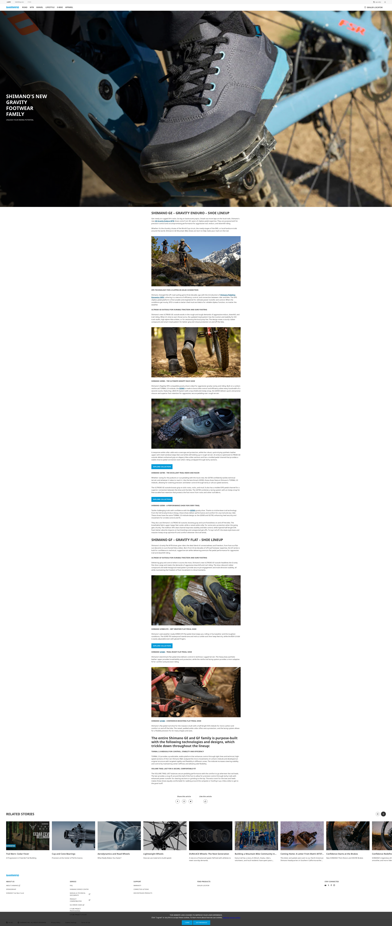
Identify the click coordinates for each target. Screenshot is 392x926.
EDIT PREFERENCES (201, 922)
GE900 (182, 388)
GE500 (192, 510)
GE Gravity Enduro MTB (164, 221)
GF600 (162, 652)
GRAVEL (39, 7)
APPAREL (69, 7)
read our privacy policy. (232, 917)
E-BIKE (60, 7)
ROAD (24, 7)
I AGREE (187, 922)
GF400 (162, 721)
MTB (32, 7)
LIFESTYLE (50, 7)
